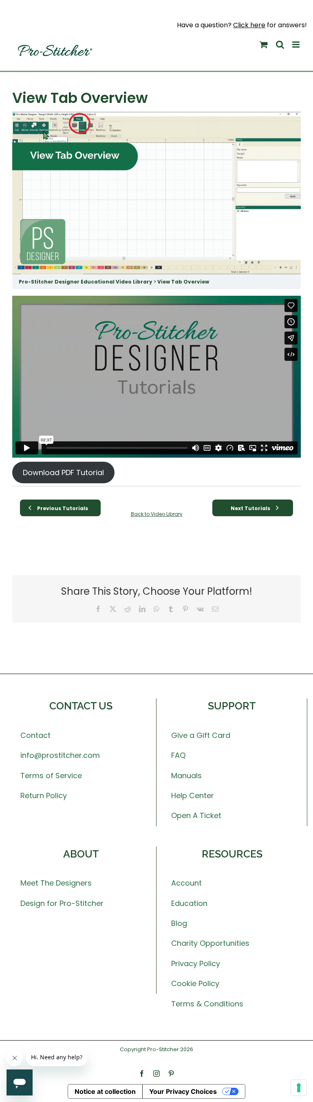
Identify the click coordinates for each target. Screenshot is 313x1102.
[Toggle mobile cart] (264, 44)
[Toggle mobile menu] (296, 44)
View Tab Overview (183, 281)
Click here (249, 25)
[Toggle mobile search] (280, 44)
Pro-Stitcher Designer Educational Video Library (86, 281)
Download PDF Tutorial (63, 472)
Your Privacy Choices (183, 1091)
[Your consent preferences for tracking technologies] (298, 1087)
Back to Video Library (157, 514)
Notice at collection (105, 1091)
